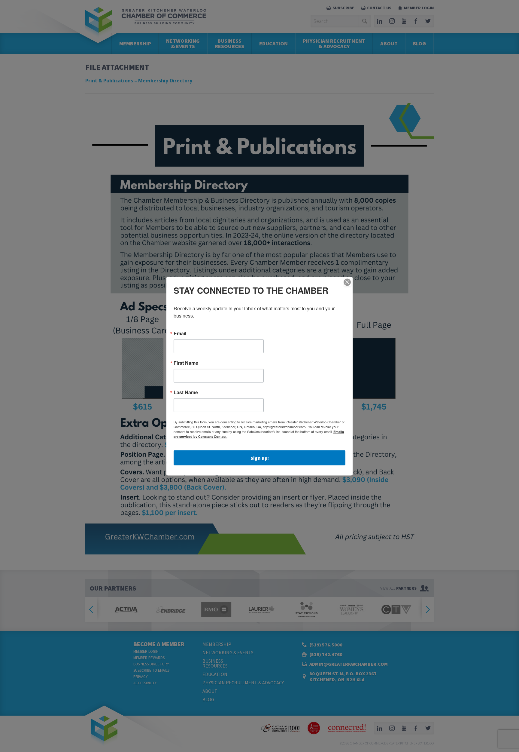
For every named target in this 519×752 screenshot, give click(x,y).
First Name (186, 362)
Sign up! (259, 458)
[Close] (347, 282)
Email (180, 333)
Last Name (186, 392)
